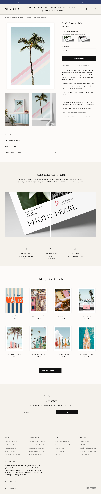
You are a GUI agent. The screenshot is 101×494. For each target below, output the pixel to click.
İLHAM (53, 7)
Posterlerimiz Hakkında (62, 445)
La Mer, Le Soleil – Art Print (14, 316)
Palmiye (29, 17)
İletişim (57, 454)
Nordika (7, 17)
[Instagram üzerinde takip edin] (11, 482)
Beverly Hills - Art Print (38, 354)
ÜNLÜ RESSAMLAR (43, 7)
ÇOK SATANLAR (72, 7)
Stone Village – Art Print (38, 316)
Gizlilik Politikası (85, 454)
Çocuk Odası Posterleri (12, 454)
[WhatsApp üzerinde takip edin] (16, 482)
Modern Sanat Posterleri (37, 441)
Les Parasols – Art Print (62, 354)
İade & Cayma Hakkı (86, 445)
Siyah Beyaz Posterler (12, 445)
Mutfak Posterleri (10, 451)
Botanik (22, 17)
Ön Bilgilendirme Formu (88, 448)
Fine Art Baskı (59, 448)
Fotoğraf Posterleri (11, 441)
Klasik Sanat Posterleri (36, 451)
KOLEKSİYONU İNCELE (50, 370)
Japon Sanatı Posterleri (36, 448)
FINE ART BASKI (57, 11)
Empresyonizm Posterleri (37, 445)
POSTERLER (31, 7)
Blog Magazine (60, 451)
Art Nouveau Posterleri (36, 454)
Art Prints (14, 17)
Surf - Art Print (87, 316)
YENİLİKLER (61, 7)
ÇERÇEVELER (46, 11)
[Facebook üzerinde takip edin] (6, 482)
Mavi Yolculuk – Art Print (86, 354)
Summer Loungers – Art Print (62, 316)
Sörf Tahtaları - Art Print (14, 354)
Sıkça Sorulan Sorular (62, 441)
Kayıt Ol (67, 412)
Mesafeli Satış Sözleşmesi (88, 451)
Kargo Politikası (85, 441)
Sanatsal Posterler (10, 448)
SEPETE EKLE (79, 58)
